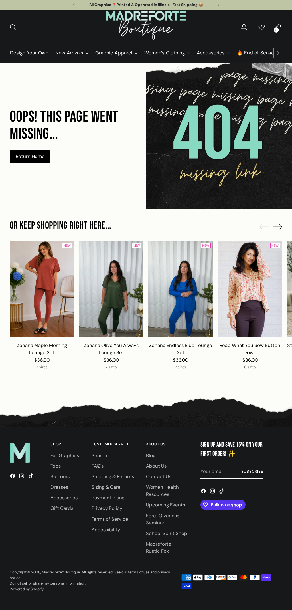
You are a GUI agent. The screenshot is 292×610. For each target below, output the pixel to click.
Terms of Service (110, 519)
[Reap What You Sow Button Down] (250, 289)
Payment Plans (108, 497)
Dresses (59, 487)
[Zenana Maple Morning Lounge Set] (42, 289)
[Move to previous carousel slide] (264, 227)
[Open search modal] (13, 27)
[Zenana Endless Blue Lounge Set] (180, 289)
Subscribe (252, 471)
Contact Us (158, 476)
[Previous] (74, 5)
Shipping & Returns (113, 476)
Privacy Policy (107, 508)
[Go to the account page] (244, 27)
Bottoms (60, 476)
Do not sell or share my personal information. (48, 583)
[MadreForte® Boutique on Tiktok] (31, 477)
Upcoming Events (165, 505)
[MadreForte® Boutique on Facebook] (13, 477)
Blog (150, 455)
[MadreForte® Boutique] (146, 27)
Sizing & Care (106, 487)
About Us (156, 466)
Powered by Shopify (27, 589)
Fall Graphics (64, 455)
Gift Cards (61, 508)
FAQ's (98, 466)
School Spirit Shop (166, 533)
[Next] (218, 5)
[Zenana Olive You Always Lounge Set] (111, 289)
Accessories (64, 497)
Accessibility (106, 529)
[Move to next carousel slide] (277, 226)
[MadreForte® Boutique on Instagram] (22, 477)
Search (99, 455)
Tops (55, 466)
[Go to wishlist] (261, 27)
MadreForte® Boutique (61, 572)
